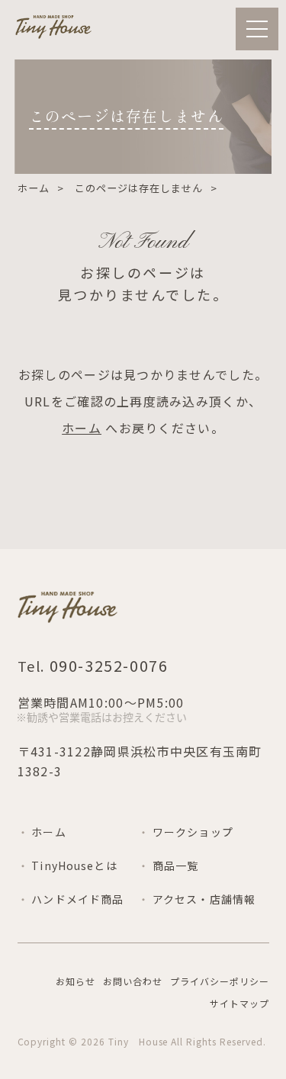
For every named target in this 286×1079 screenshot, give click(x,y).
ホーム (34, 188)
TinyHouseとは (74, 865)
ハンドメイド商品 (77, 899)
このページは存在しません (139, 188)
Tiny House (138, 1041)
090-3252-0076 (106, 665)
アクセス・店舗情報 (204, 899)
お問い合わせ (132, 981)
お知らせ (75, 981)
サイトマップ (239, 1003)
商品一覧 (175, 865)
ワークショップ (193, 832)
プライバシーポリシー (219, 981)
